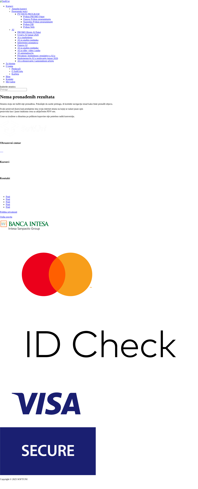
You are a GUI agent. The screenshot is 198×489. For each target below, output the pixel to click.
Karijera (15, 74)
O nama (9, 66)
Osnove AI (22, 45)
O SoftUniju (17, 71)
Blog (8, 76)
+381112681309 (7, 191)
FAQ (2, 156)
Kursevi (9, 6)
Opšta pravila (6, 217)
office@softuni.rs (8, 184)
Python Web (28, 27)
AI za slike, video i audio (28, 50)
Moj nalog (10, 82)
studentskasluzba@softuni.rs (13, 186)
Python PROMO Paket (33, 16)
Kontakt (9, 79)
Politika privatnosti (8, 212)
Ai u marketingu (24, 37)
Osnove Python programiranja (37, 19)
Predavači (16, 68)
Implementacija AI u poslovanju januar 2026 (37, 58)
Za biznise (10, 63)
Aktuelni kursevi (19, 9)
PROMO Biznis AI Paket (29, 32)
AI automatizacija (25, 53)
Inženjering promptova (27, 42)
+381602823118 (7, 189)
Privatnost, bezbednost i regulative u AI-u (36, 55)
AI (13, 29)
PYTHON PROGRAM (28, 14)
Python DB (28, 24)
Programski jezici (19, 11)
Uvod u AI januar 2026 (28, 35)
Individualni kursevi (9, 167)
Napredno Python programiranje (38, 22)
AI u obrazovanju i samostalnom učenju (35, 61)
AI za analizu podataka (27, 40)
